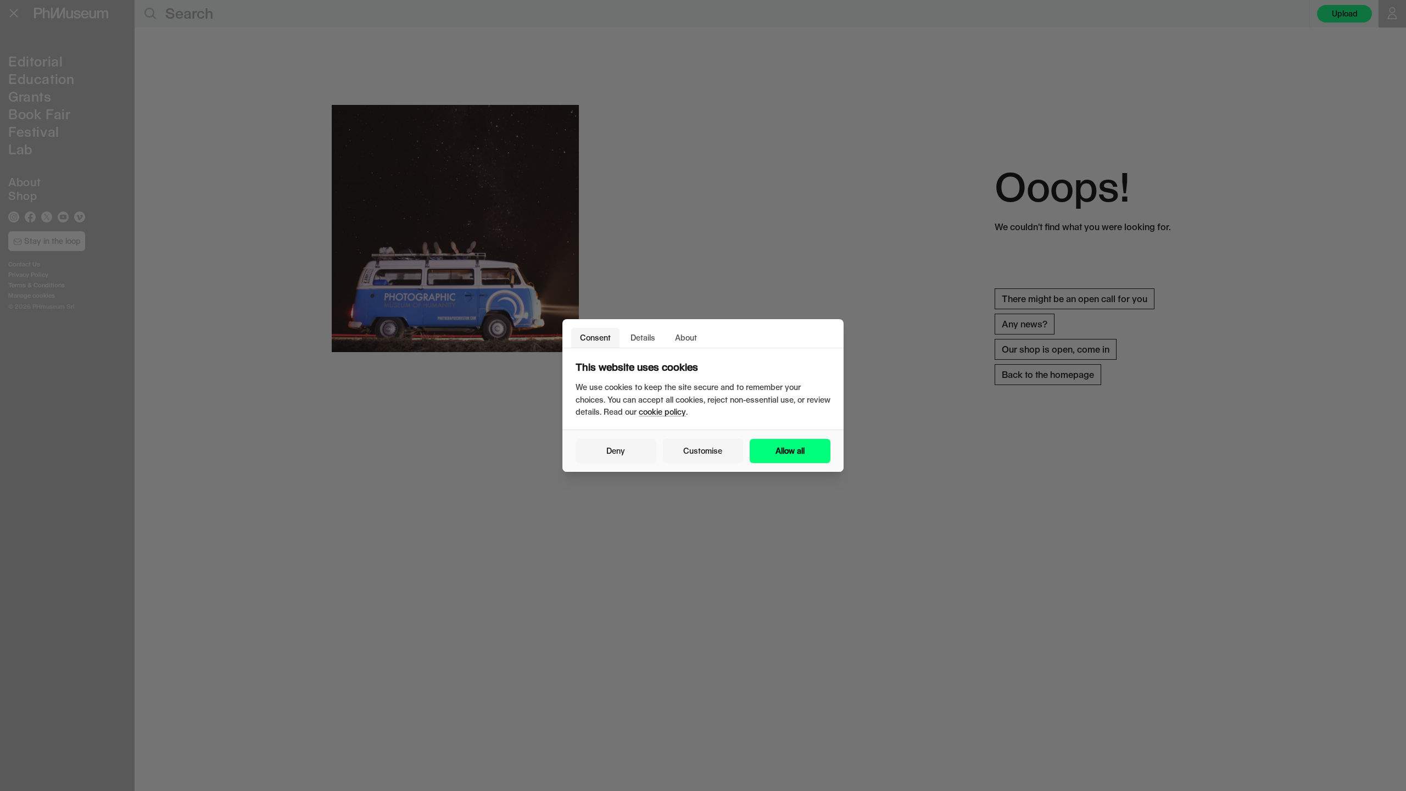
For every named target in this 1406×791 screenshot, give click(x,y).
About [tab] (686, 337)
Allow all (790, 450)
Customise (702, 450)
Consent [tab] (595, 337)
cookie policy (662, 411)
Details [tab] (643, 337)
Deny (615, 450)
